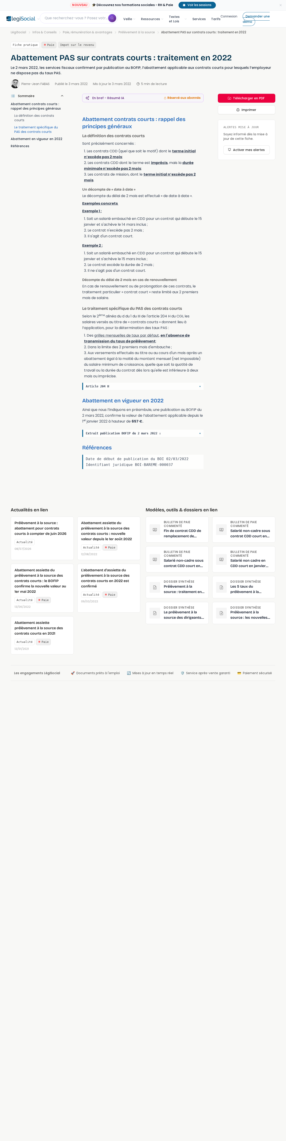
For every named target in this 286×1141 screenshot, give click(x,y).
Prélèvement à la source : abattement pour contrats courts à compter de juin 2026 (40, 528)
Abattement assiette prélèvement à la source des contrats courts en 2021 (39, 627)
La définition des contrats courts (34, 117)
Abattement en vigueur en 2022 (36, 139)
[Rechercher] (112, 18)
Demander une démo (256, 19)
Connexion (229, 16)
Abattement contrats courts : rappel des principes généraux (36, 106)
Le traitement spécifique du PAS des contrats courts (36, 129)
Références (20, 146)
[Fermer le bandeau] (280, 5)
